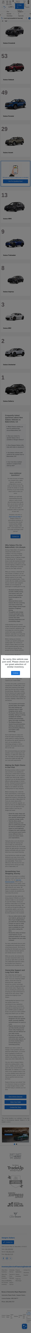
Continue (15, 673)
